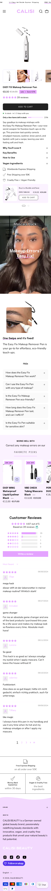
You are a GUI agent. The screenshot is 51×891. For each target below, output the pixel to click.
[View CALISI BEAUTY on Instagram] (5, 857)
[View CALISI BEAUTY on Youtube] (24, 857)
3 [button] (26, 742)
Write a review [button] (25, 554)
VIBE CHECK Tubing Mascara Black (33, 491)
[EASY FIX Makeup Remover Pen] (9, 76)
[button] (40, 11)
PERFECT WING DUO (24, 192)
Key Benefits (10, 153)
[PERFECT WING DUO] (11, 193)
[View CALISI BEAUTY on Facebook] (18, 857)
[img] (9, 572)
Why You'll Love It (12, 148)
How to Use (9, 158)
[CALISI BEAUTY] (25, 11)
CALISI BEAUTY (16, 878)
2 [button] (22, 742)
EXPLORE (5, 807)
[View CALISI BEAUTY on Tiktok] (11, 857)
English (6, 872)
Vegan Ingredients (13, 163)
